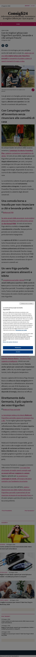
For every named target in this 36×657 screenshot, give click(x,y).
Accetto (18, 351)
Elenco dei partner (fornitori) (10, 342)
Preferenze (18, 347)
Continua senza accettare (27, 303)
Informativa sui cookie (21, 330)
